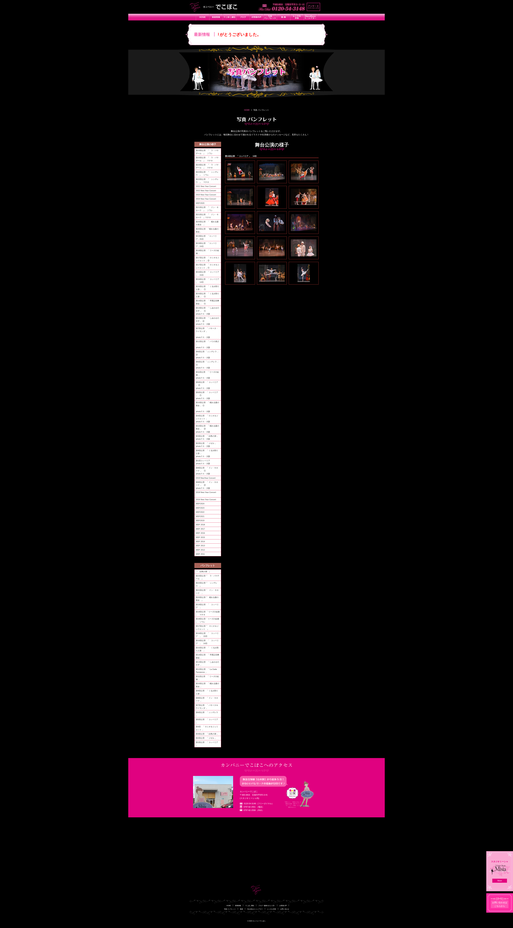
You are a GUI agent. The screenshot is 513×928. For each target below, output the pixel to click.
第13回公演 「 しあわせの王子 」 (207, 663)
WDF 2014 (200, 541)
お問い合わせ (284, 909)
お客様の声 (283, 905)
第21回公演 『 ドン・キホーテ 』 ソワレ (207, 208)
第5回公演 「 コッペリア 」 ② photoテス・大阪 (208, 385)
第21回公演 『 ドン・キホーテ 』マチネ (207, 215)
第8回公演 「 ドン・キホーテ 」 (207, 699)
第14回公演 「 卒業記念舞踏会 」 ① (207, 302)
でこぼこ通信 (249, 905)
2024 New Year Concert (206, 199)
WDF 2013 (200, 546)
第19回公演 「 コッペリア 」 (207, 606)
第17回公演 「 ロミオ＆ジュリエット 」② (207, 259)
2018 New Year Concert (206, 493)
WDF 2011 (200, 554)
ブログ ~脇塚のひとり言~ (266, 905)
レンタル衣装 (271, 909)
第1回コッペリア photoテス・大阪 (208, 462)
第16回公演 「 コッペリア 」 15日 (207, 273)
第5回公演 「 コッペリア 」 (207, 720)
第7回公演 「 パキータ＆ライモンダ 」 (207, 706)
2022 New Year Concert (206, 190)
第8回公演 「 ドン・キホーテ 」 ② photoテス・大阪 (208, 485)
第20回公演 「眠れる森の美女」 (207, 230)
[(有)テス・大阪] (240, 172)
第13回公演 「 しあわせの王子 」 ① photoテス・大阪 (208, 311)
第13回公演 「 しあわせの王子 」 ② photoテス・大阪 (208, 321)
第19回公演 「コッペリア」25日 (206, 237)
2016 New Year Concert (207, 499)
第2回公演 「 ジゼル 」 (206, 738)
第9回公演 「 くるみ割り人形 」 (207, 692)
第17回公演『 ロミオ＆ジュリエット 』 (207, 627)
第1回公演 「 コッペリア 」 (207, 743)
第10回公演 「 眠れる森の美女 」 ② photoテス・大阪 (208, 429)
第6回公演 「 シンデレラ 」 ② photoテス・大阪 (208, 354)
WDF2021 (200, 516)
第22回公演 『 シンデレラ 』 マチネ (207, 180)
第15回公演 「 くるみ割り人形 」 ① (207, 287)
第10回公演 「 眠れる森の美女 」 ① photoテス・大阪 (208, 406)
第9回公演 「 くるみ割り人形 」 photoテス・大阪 (208, 453)
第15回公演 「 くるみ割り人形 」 (207, 649)
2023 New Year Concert (206, 195)
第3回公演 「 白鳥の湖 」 (207, 734)
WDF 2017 (200, 529)
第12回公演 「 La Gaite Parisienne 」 (206, 670)
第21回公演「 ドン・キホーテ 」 (207, 591)
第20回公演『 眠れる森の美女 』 (207, 598)
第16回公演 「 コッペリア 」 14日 (207, 280)
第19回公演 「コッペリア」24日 (206, 244)
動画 (241, 909)
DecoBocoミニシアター (255, 909)
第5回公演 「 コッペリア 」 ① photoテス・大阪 (208, 395)
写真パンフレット (230, 909)
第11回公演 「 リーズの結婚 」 (207, 677)
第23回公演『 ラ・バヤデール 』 (207, 577)
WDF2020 (200, 203)
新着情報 (238, 905)
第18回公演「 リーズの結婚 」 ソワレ (207, 620)
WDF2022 (200, 512)
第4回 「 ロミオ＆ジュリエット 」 (207, 728)
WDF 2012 (200, 550)
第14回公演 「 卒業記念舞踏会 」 (207, 656)
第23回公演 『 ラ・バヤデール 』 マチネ (207, 159)
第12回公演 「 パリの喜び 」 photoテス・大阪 (208, 344)
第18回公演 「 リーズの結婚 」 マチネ (208, 613)
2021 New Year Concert (206, 186)
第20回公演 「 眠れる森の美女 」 (207, 223)
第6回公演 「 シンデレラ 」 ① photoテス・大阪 (208, 365)
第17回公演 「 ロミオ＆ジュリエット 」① (207, 266)
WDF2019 (200, 520)
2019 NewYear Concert (205, 478)
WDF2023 (200, 508)
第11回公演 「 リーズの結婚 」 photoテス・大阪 (208, 375)
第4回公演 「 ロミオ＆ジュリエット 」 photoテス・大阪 (208, 419)
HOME (247, 110)
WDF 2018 (200, 525)
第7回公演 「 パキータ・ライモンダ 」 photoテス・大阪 (208, 332)
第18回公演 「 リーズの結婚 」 (207, 251)
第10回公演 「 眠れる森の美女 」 (207, 684)
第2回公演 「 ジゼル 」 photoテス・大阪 (208, 444)
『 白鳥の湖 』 (203, 571)
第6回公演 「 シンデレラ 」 (207, 713)
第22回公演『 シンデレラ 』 (206, 584)
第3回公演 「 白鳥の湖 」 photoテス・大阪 (208, 437)
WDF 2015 (200, 537)
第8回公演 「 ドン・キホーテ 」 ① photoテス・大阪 (208, 471)
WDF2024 (200, 504)
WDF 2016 (200, 533)
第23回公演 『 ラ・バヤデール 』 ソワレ (207, 151)
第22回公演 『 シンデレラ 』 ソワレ (207, 173)
